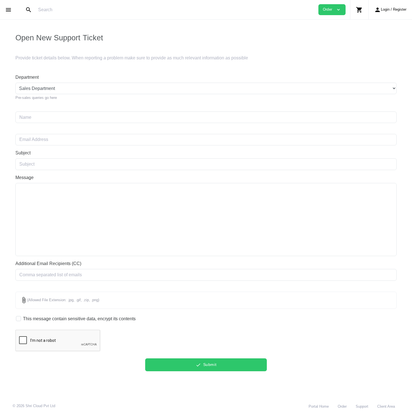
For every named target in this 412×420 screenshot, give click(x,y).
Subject (23, 152)
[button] (359, 9)
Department (27, 77)
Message (24, 177)
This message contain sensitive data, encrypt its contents (79, 318)
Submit (206, 365)
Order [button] (332, 9)
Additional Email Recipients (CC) (48, 263)
